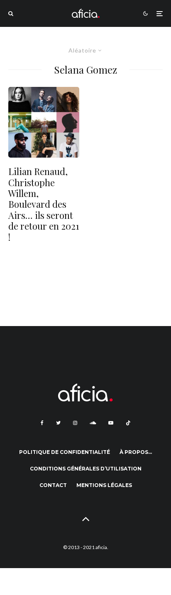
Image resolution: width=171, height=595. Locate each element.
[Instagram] (75, 423)
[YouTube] (111, 423)
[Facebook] (42, 423)
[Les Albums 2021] (43, 122)
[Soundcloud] (92, 423)
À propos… (136, 452)
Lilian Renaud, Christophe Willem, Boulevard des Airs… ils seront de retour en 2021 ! (43, 204)
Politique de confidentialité (64, 452)
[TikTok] (128, 423)
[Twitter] (58, 423)
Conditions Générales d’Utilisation (86, 468)
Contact (53, 485)
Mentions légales (104, 485)
